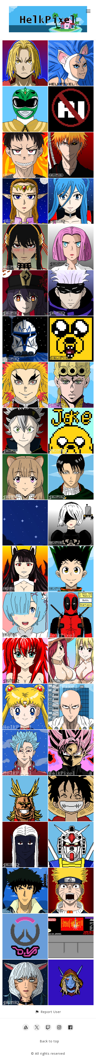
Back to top (49, 1041)
